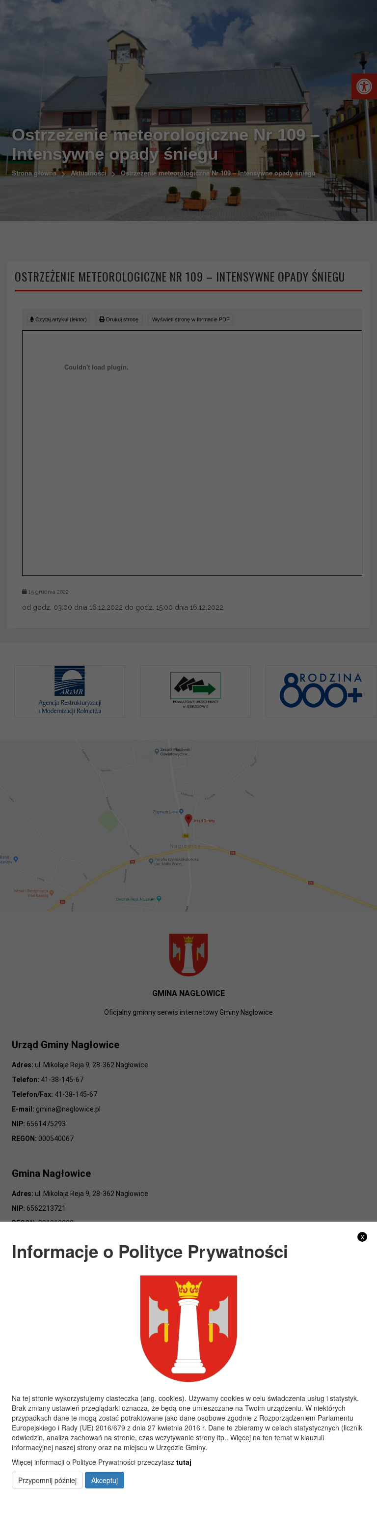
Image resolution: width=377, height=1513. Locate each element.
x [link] (362, 1236)
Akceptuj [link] (104, 1480)
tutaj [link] (183, 1462)
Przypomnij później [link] (47, 1480)
